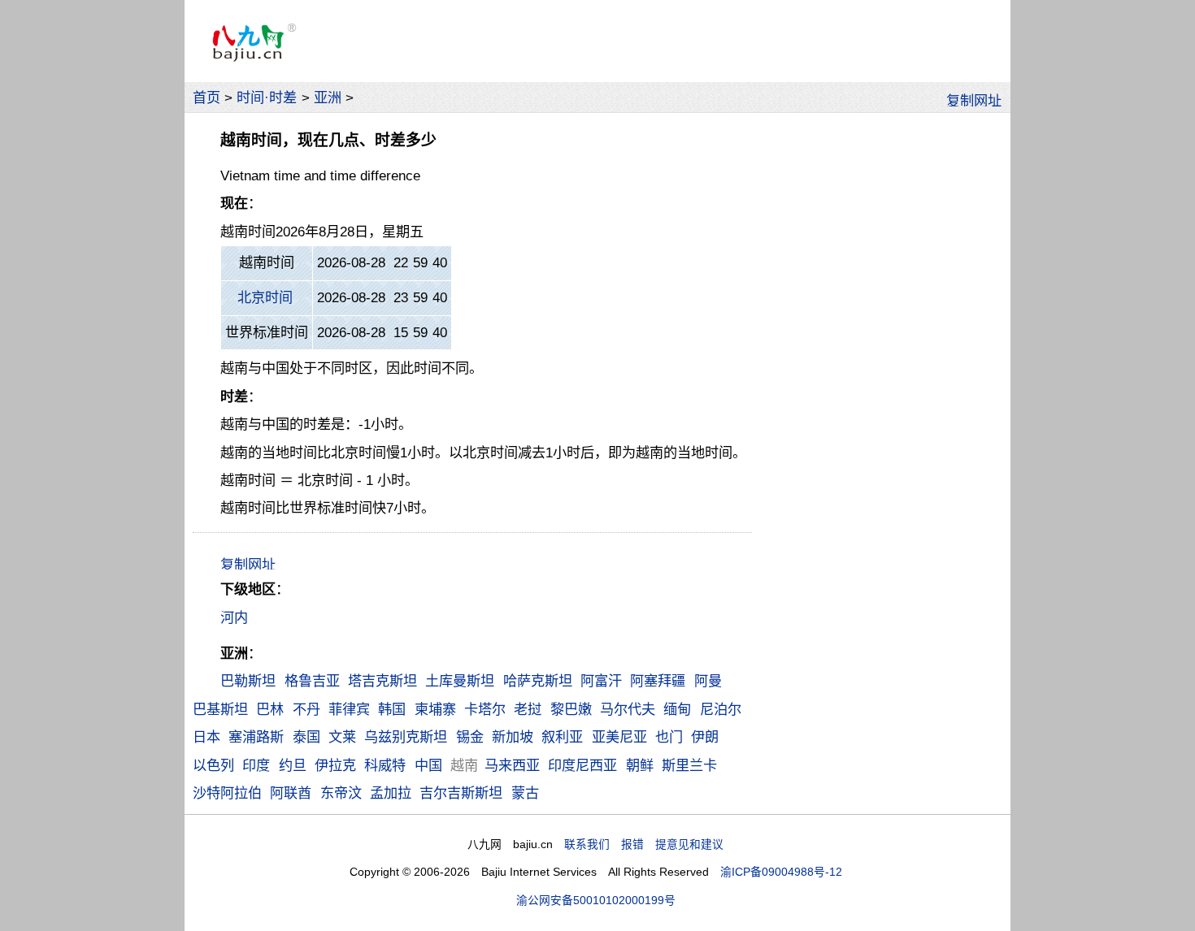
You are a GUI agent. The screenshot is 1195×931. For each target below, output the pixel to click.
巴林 (270, 709)
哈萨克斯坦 (537, 681)
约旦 (292, 765)
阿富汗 (601, 681)
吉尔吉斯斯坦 (460, 793)
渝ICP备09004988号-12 (781, 872)
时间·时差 (267, 97)
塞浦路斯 (256, 737)
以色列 (213, 765)
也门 (669, 737)
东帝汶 (341, 793)
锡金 (470, 737)
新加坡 (512, 737)
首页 (206, 97)
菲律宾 (349, 709)
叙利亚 (562, 737)
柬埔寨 (435, 709)
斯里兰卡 (689, 765)
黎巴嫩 (571, 709)
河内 (234, 617)
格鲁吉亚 (312, 681)
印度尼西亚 (582, 765)
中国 (428, 765)
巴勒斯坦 (248, 681)
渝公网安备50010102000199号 (596, 900)
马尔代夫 (627, 709)
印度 (256, 765)
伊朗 (705, 737)
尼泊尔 (720, 709)
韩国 (392, 709)
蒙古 (525, 793)
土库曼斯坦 (459, 681)
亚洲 (327, 97)
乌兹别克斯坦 (405, 737)
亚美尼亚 (619, 737)
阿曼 (708, 681)
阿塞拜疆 (657, 681)
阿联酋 (290, 793)
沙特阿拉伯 (227, 793)
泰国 (306, 737)
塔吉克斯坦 (382, 681)
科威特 (385, 765)
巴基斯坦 (220, 709)
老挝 (527, 709)
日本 (206, 737)
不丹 (306, 709)
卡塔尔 (485, 709)
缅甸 (677, 709)
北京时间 (265, 297)
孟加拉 (390, 793)
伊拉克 (335, 765)
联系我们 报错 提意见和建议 (644, 844)
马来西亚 (512, 765)
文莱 (342, 737)
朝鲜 (640, 765)
